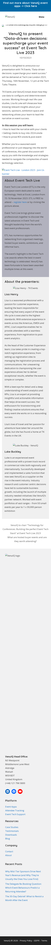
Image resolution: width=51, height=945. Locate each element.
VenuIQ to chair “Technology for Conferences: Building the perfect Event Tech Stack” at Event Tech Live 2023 (25, 529)
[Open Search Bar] (31, 16)
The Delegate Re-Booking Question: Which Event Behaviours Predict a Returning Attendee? (23, 887)
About (8, 855)
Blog (7, 838)
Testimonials (12, 830)
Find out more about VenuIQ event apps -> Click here (25, 4)
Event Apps (11, 806)
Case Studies (11, 827)
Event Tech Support (15, 814)
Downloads (11, 834)
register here (20, 202)
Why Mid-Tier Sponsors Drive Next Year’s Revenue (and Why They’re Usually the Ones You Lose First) (23, 875)
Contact (9, 851)
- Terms (43, 940)
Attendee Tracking (14, 810)
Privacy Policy (26, 940)
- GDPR (36, 940)
